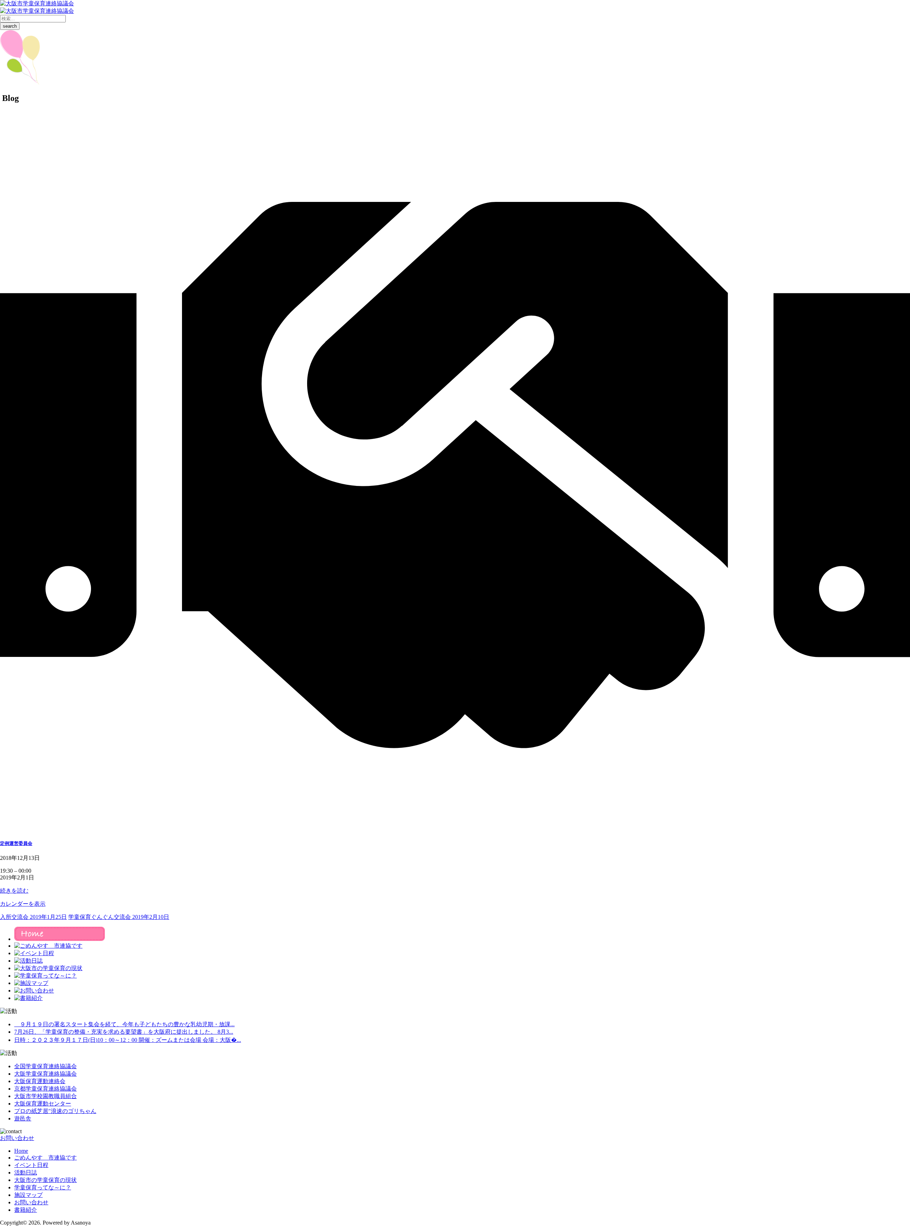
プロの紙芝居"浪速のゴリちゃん (55, 1111)
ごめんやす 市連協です (45, 1158)
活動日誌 (25, 1172)
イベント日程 (31, 1165)
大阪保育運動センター (42, 1104)
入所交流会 (33, 917)
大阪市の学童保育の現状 (45, 1180)
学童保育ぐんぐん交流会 (118, 917)
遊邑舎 (22, 1118)
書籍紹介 (25, 1210)
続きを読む (14, 891)
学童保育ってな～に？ (42, 1187)
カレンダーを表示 (23, 904)
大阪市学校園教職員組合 (45, 1096)
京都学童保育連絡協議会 (45, 1089)
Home (21, 1151)
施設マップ (28, 1195)
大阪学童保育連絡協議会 (45, 1074)
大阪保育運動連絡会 (39, 1081)
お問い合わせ (17, 1138)
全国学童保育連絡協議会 (45, 1066)
